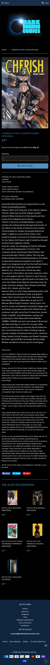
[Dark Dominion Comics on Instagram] (46, 646)
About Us (25, 611)
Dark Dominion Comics (27, 652)
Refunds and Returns (25, 620)
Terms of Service (25, 623)
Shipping (25, 614)
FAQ (25, 617)
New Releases (15, 641)
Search (25, 609)
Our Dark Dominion (38, 641)
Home (4, 50)
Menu (7, 3)
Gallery (25, 641)
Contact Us (25, 625)
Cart (46, 3)
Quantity (5, 154)
